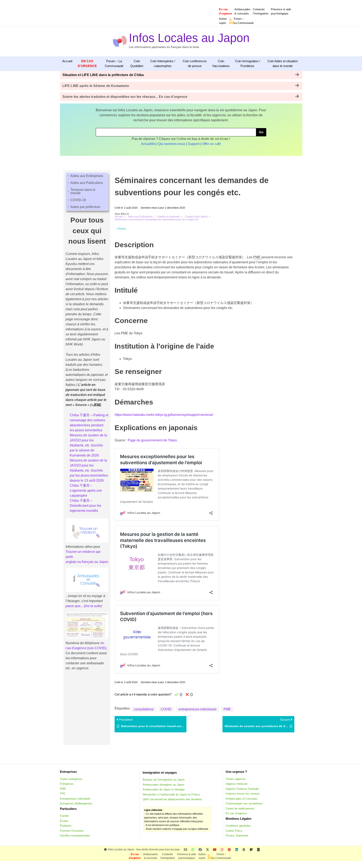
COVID (166, 709)
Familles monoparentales (75, 835)
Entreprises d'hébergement (76, 803)
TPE (62, 793)
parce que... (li (76, 606)
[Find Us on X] (207, 850)
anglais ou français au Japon (87, 562)
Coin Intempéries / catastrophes (162, 63)
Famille (64, 815)
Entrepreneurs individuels (75, 798)
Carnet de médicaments (240, 808)
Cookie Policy (234, 830)
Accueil (67, 61)
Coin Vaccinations (221, 63)
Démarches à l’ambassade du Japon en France (171, 794)
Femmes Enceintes (72, 830)
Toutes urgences (236, 779)
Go (261, 132)
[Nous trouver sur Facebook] (200, 850)
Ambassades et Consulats (242, 798)
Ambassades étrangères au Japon (163, 784)
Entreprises (67, 783)
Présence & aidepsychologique (281, 11)
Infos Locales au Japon (189, 37)
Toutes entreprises (71, 779)
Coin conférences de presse (195, 63)
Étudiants (65, 825)
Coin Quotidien (136, 63)
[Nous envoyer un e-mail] (185, 850)
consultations (144, 709)
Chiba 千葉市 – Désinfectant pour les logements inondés (85, 505)
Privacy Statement (237, 835)
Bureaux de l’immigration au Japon (164, 779)
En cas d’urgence (236, 813)
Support (193, 144)
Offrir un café (211, 144)
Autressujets (223, 21)
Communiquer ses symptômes (244, 803)
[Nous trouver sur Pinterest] (229, 850)
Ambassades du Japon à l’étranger (164, 789)
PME (227, 709)
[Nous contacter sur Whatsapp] (192, 850)
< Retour (121, 228)
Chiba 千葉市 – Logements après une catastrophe (86, 490)
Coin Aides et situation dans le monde (283, 63)
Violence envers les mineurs (243, 793)
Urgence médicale (236, 783)
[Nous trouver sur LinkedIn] (236, 850)
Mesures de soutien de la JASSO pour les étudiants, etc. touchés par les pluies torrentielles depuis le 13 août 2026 (89, 470)
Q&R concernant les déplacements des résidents (172, 799)
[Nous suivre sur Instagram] (222, 850)
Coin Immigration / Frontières (247, 63)
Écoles (64, 820)
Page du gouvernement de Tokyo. (153, 440)
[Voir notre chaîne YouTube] (214, 850)
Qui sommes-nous (171, 144)
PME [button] (257, 257)
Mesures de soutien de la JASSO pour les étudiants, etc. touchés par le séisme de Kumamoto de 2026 (88, 445)
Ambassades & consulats (242, 11)
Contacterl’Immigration (260, 11)
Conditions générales (238, 825)
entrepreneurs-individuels (197, 709)
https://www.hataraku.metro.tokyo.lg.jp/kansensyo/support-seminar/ (164, 414)
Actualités (148, 144)
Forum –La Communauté (244, 21)
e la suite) (95, 606)
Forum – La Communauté (114, 63)
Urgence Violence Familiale (242, 788)
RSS (230, 22)
